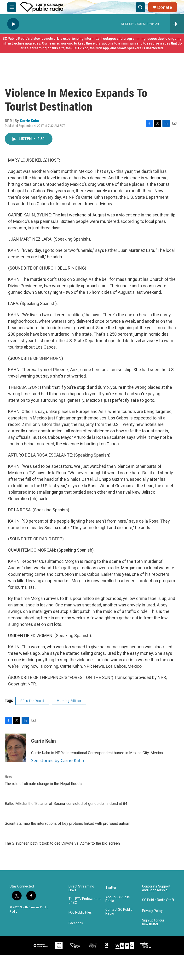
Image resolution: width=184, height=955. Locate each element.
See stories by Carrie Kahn (57, 760)
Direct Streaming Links (81, 888)
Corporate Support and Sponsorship (156, 888)
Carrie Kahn (29, 120)
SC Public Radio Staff (158, 900)
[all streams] (177, 24)
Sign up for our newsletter (153, 922)
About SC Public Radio (117, 899)
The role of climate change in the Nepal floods (43, 783)
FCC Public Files (80, 912)
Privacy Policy (152, 911)
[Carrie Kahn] (15, 748)
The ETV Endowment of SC (85, 900)
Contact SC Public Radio (118, 911)
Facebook (76, 923)
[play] (13, 24)
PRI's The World (32, 701)
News (8, 777)
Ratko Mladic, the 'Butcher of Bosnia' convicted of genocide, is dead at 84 (66, 803)
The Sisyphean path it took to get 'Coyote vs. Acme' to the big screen (62, 843)
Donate (164, 7)
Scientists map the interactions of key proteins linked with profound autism (67, 823)
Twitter (110, 887)
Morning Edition (69, 701)
